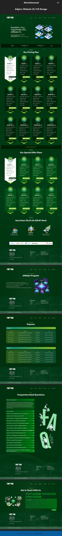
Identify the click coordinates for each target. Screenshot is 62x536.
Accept (36, 533)
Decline (40, 533)
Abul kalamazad (31, 2)
